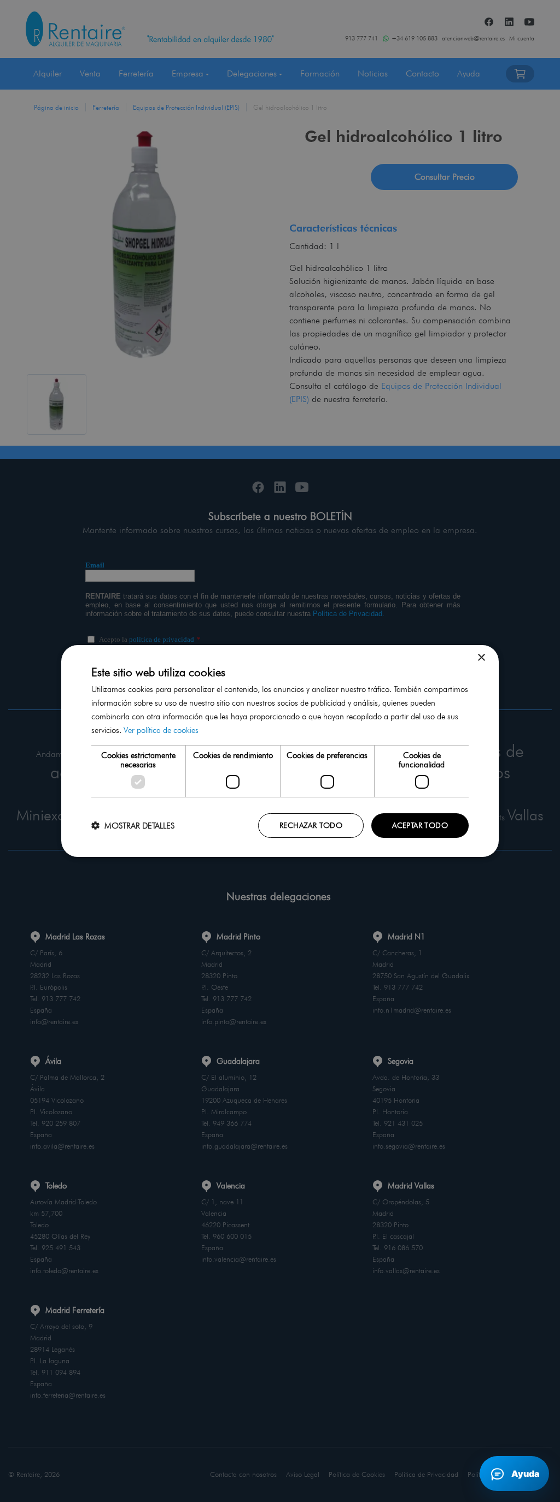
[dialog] (280, 751)
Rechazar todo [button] (310, 825)
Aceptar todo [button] (420, 825)
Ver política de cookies (161, 730)
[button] (132, 825)
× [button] (481, 658)
